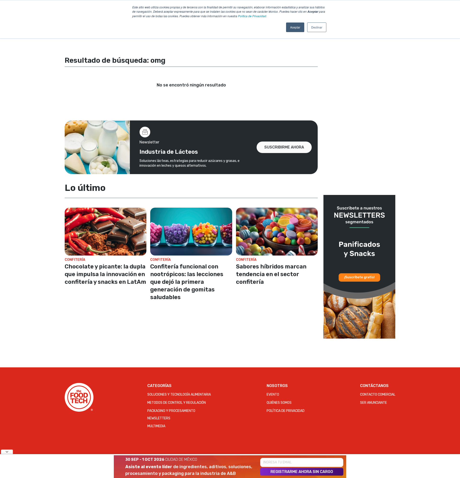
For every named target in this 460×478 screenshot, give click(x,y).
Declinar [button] (316, 27)
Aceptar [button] (295, 27)
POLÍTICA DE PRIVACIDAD (286, 411)
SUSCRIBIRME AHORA (284, 147)
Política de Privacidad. (252, 16)
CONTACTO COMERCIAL (377, 395)
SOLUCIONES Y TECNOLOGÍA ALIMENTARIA (179, 395)
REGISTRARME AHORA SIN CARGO (301, 471)
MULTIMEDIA (156, 426)
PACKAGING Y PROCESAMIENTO (171, 411)
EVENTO (273, 395)
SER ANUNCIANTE (373, 403)
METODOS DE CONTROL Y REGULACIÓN (176, 403)
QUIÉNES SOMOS (279, 403)
